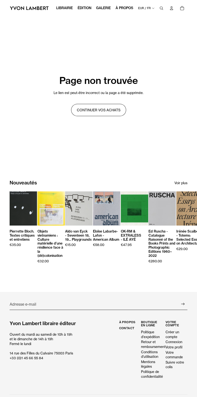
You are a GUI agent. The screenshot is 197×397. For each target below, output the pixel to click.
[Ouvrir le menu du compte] (171, 8)
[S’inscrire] (183, 304)
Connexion (174, 342)
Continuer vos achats (98, 110)
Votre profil (174, 347)
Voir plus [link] (180, 183)
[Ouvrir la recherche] (161, 8)
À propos (127, 322)
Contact (127, 328)
